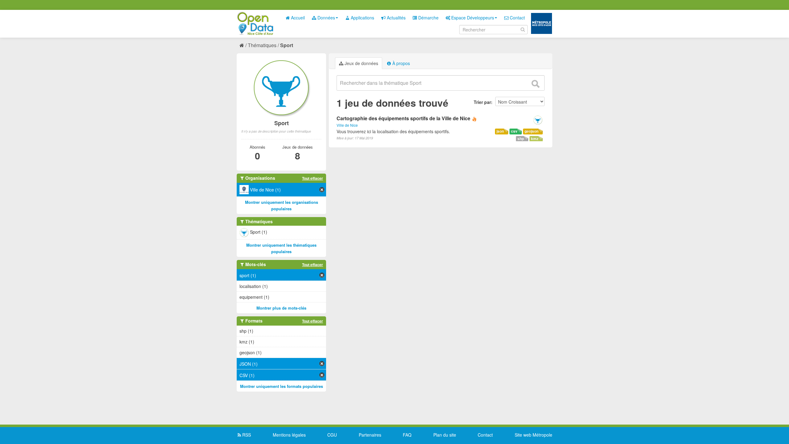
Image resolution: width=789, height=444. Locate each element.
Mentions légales (289, 435)
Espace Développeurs (472, 17)
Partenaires (370, 435)
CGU (332, 435)
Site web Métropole (533, 435)
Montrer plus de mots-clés (281, 308)
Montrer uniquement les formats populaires (281, 386)
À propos (400, 63)
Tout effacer (312, 178)
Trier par (482, 102)
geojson (531, 131)
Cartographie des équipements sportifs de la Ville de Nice (403, 118)
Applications (362, 17)
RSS (246, 435)
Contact (517, 17)
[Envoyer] (535, 83)
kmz (534, 138)
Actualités (396, 17)
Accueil (297, 17)
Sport (286, 45)
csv (514, 131)
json (500, 131)
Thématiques (262, 45)
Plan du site (444, 435)
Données (325, 17)
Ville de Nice (347, 125)
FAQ (407, 435)
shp (520, 138)
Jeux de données (360, 63)
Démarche (428, 17)
